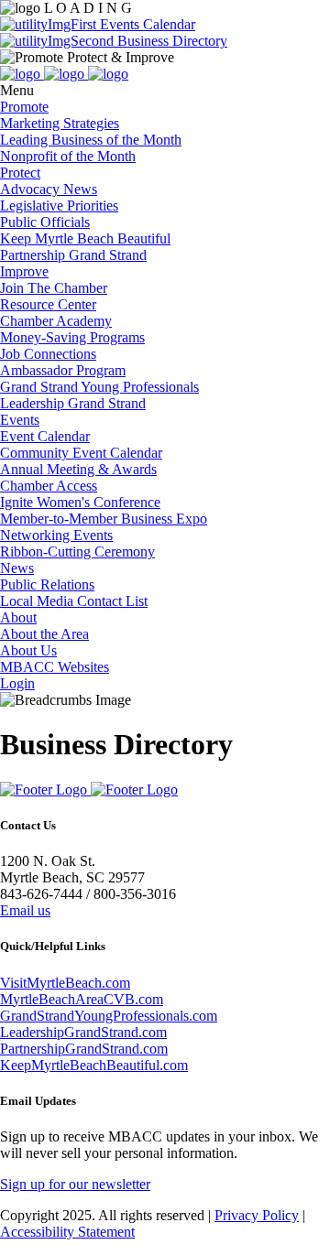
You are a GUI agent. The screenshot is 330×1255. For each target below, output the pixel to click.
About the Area (44, 634)
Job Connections (48, 354)
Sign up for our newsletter (75, 1184)
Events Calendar (145, 24)
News (17, 568)
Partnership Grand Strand (73, 255)
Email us (25, 910)
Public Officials (45, 222)
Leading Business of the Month (91, 139)
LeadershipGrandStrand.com (83, 1032)
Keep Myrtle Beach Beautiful (85, 238)
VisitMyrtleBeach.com (65, 982)
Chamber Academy (56, 321)
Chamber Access (48, 485)
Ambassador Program (63, 370)
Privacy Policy (256, 1215)
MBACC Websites (54, 667)
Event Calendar (45, 436)
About (18, 617)
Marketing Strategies (59, 123)
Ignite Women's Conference (80, 502)
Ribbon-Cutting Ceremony (77, 551)
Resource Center (48, 304)
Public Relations (47, 584)
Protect (20, 172)
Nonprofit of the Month (68, 156)
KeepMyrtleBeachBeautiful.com (94, 1065)
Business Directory (170, 41)
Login (17, 683)
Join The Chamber (53, 288)
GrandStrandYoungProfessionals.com (108, 1015)
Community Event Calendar (81, 452)
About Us (28, 650)
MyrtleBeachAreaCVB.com (81, 999)
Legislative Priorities (59, 205)
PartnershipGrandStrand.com (84, 1048)
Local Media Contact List (74, 601)
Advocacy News (48, 189)
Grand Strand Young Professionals (99, 387)
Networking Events (56, 535)
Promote (24, 106)
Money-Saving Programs (72, 337)
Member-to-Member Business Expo (103, 518)
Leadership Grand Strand (73, 403)
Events (19, 419)
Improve (24, 271)
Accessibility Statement (67, 1231)
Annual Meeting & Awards (78, 469)
